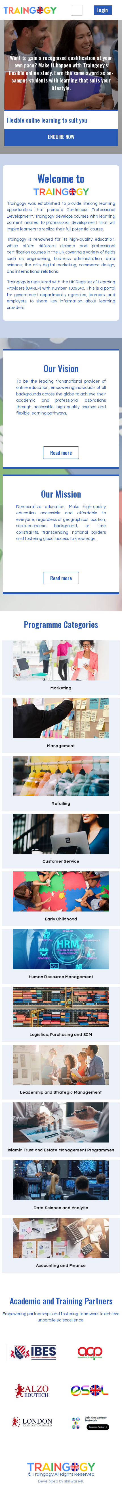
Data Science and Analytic (61, 1208)
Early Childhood (61, 919)
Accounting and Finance (61, 1266)
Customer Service (61, 861)
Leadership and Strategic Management (61, 1092)
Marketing (61, 688)
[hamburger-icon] (77, 10)
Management (61, 746)
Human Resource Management (61, 977)
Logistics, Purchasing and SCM (61, 1035)
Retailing (61, 804)
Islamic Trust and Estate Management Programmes (61, 1150)
